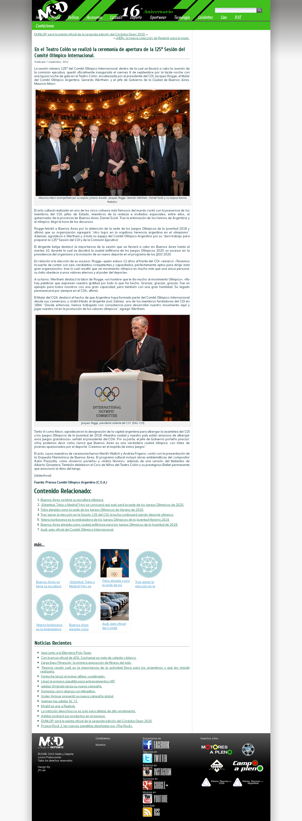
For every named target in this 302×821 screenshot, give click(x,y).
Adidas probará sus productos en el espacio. (73, 716)
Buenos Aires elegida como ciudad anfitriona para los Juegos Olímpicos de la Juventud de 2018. (109, 524)
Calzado (116, 17)
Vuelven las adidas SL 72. (59, 701)
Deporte (136, 17)
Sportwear (158, 17)
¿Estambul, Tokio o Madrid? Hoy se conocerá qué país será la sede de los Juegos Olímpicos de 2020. (112, 505)
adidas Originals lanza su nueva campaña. (71, 686)
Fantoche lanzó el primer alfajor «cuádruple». (73, 676)
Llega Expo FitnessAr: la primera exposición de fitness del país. (86, 662)
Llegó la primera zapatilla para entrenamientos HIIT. (78, 681)
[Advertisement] (231, 61)
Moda (55, 17)
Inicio (39, 17)
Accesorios (94, 17)
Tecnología (182, 17)
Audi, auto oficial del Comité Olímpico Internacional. (77, 529)
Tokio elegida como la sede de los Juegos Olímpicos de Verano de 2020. (92, 510)
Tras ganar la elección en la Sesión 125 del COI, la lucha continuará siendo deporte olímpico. (107, 514)
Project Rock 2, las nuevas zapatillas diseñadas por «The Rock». (87, 726)
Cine (224, 17)
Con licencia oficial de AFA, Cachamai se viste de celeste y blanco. (89, 658)
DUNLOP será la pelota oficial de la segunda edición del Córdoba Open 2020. (90, 34)
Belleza (73, 17)
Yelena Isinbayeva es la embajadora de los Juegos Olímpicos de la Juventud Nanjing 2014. (105, 519)
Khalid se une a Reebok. (58, 706)
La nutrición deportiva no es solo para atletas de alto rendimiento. (88, 711)
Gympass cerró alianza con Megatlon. (68, 691)
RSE (238, 17)
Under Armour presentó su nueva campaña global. (77, 696)
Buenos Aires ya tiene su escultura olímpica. (72, 500)
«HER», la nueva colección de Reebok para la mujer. (153, 38)
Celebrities (205, 17)
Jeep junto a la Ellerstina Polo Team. (66, 653)
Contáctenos (45, 25)
